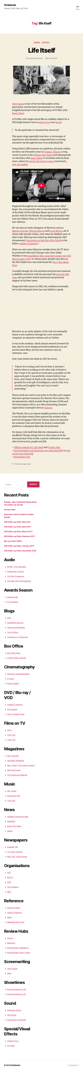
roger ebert (26, 464)
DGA (9, 882)
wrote (58, 122)
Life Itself (41, 50)
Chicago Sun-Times (43, 155)
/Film (9, 618)
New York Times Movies (17, 857)
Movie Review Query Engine (18, 953)
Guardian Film (12, 847)
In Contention (12, 602)
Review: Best (9, 510)
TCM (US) (11, 740)
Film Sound (11, 1015)
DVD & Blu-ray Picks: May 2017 (17, 522)
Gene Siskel (36, 158)
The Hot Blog (12, 632)
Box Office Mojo (13, 653)
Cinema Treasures (14, 913)
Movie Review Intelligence (17, 948)
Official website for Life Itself (28, 447)
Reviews (45, 42)
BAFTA (10, 877)
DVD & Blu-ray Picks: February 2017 (19, 536)
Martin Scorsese (20, 231)
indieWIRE (11, 821)
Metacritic (11, 943)
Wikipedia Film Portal (15, 922)
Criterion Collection (15, 705)
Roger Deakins (13, 683)
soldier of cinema (28, 243)
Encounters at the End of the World (44, 240)
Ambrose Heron (37, 58)
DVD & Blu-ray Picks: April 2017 (17, 527)
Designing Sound (14, 1010)
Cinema (37, 42)
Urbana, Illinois (52, 151)
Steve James (18, 104)
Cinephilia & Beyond (15, 623)
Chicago (48, 407)
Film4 (9, 730)
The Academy (13, 887)
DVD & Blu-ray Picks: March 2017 (18, 531)
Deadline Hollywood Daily (17, 817)
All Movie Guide (13, 908)
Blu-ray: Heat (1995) (13, 541)
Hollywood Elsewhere (16, 627)
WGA (9, 892)
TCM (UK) (11, 735)
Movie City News (14, 826)
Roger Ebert (18, 113)
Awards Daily (12, 597)
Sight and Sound (14, 770)
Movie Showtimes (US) (16, 994)
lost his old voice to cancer (41, 161)
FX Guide (11, 1046)
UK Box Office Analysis (16, 658)
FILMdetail (10, 5)
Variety (10, 831)
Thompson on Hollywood (17, 637)
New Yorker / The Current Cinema (21, 765)
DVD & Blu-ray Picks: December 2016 (20, 551)
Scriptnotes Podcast (15, 571)
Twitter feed (54, 447)
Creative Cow (12, 1041)
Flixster (10, 938)
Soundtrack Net (13, 796)
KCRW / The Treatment (16, 567)
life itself (18, 464)
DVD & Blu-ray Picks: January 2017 (19, 546)
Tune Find (11, 801)
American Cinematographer (18, 674)
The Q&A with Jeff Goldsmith (19, 581)
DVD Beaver (12, 709)
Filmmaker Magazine (15, 761)
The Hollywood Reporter (17, 775)
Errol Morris (56, 231)
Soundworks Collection (16, 1020)
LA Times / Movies (14, 852)
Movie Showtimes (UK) (16, 989)
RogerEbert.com (22, 457)
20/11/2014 (52, 58)
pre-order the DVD (53, 450)
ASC (9, 873)
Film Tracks (11, 791)
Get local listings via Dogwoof (28, 450)
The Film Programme (15, 576)
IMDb (9, 917)
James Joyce (44, 122)
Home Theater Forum (15, 714)
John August (12, 969)
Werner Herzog (37, 231)
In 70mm (10, 679)
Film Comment (13, 756)
